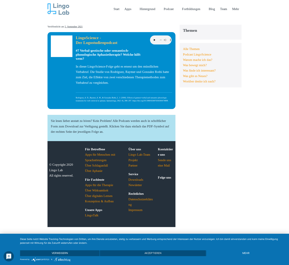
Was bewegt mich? (195, 65)
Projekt (133, 160)
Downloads (135, 179)
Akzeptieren (152, 253)
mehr (246, 253)
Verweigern (60, 253)
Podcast (169, 9)
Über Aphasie (93, 171)
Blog (212, 9)
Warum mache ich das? (197, 60)
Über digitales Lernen (99, 196)
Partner (132, 165)
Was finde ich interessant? (199, 70)
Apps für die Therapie (99, 185)
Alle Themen (191, 49)
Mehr (235, 9)
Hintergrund (148, 9)
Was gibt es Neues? (195, 76)
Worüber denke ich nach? (199, 81)
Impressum (135, 210)
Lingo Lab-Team (139, 154)
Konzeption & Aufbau (99, 201)
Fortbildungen (191, 9)
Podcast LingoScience (197, 54)
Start (116, 9)
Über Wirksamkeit (96, 190)
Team (223, 9)
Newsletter (135, 185)
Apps (128, 9)
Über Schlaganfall (96, 165)
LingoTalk (92, 215)
